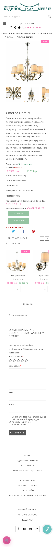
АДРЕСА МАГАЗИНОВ (27, 460)
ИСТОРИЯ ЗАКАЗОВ (27, 514)
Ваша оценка (16, 356)
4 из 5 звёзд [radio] (22, 361)
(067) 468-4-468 (13, 203)
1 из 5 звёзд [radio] (10, 361)
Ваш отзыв (15, 366)
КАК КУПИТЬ (27, 465)
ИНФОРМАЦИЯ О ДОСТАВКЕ (27, 470)
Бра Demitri (44, 275)
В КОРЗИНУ (18, 213)
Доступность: (12, 164)
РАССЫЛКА (27, 519)
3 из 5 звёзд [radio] (18, 361)
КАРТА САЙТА (28, 490)
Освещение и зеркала (25, 33)
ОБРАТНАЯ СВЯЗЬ (28, 480)
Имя (12, 392)
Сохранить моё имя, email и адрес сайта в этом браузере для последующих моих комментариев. (29, 421)
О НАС (27, 455)
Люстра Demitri (17, 275)
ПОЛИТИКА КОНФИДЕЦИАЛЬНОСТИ (27, 495)
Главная (5, 33)
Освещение (46, 33)
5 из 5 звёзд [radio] (26, 361)
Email (12, 404)
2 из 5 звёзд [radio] (14, 361)
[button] (18, 289)
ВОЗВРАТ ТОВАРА (27, 485)
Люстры (9, 36)
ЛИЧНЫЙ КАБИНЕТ (27, 509)
